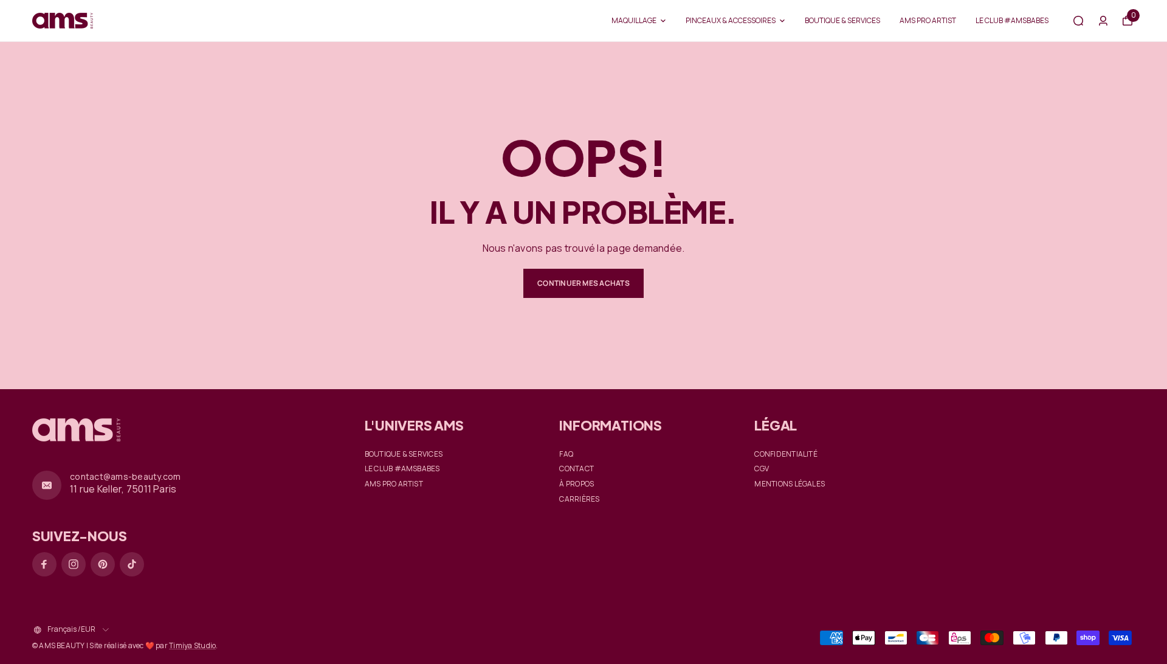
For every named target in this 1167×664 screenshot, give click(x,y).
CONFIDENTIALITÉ (786, 454)
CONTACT (576, 469)
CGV (761, 469)
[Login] (1103, 20)
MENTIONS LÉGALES (789, 484)
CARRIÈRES (579, 499)
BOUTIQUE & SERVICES (842, 20)
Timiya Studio (192, 645)
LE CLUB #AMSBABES (1012, 20)
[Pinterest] (103, 564)
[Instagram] (73, 564)
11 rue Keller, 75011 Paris (123, 489)
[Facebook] (44, 564)
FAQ (566, 454)
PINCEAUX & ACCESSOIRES (731, 20)
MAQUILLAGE (633, 20)
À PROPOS (576, 484)
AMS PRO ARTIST (928, 20)
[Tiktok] (132, 564)
